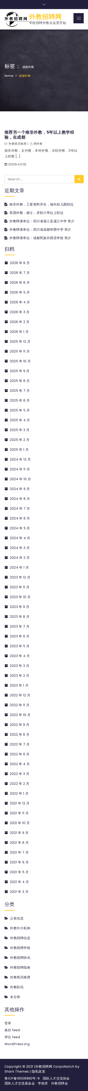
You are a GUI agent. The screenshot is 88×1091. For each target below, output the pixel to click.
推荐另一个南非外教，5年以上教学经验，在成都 (39, 135)
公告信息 (17, 918)
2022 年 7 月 (19, 744)
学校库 (43, 1083)
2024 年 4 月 (20, 538)
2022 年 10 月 (20, 715)
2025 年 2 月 (19, 439)
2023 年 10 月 (20, 597)
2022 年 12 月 (20, 695)
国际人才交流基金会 (20, 1083)
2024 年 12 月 (20, 459)
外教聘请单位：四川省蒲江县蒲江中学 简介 (41, 221)
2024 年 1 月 (19, 567)
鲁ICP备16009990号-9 (22, 1078)
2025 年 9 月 (19, 371)
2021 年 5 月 (19, 872)
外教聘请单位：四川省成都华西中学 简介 (40, 229)
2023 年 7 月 (19, 626)
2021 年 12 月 (20, 803)
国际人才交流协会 (56, 1078)
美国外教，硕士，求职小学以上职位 (36, 212)
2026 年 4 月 (20, 302)
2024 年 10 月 (20, 479)
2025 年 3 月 (19, 430)
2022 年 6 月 (19, 754)
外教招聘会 (59, 1083)
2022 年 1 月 (19, 793)
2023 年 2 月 (19, 675)
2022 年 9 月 (19, 724)
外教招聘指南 (20, 967)
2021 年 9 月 (19, 832)
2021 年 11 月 (19, 813)
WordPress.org (17, 1044)
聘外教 (38, 144)
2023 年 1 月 (19, 685)
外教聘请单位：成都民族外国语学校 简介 (40, 238)
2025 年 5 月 (20, 410)
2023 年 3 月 (19, 665)
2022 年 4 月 (20, 764)
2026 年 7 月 (20, 272)
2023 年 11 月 (20, 587)
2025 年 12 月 (20, 341)
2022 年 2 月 (19, 783)
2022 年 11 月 (20, 705)
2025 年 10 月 (20, 361)
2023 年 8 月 (19, 616)
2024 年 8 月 (20, 498)
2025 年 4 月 (20, 420)
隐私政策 (38, 1071)
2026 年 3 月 (19, 312)
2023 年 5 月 (19, 646)
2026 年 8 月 (20, 263)
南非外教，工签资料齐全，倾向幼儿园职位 (41, 204)
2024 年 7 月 (20, 508)
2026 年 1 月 (19, 331)
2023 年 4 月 (20, 656)
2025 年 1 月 (19, 449)
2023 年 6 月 (19, 636)
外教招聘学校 (20, 947)
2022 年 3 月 (19, 773)
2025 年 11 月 (20, 351)
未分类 (15, 997)
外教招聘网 (45, 16)
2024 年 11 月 (20, 469)
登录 (8, 1023)
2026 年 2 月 (19, 322)
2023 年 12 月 (20, 577)
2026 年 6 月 (20, 282)
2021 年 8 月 (19, 842)
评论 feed (12, 1037)
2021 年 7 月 (19, 852)
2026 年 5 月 (20, 292)
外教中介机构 (20, 928)
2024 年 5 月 (20, 528)
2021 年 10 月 (20, 823)
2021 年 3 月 (19, 891)
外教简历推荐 (17, 144)
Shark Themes (17, 1071)
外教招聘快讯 (20, 957)
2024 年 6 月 (20, 518)
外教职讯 (17, 987)
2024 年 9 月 (20, 489)
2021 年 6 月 (19, 862)
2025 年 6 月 (20, 400)
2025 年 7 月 (20, 390)
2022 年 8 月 (19, 734)
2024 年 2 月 (20, 557)
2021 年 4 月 (19, 882)
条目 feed (12, 1030)
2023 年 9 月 (19, 606)
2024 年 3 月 (20, 548)
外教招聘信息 (20, 938)
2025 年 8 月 (20, 380)
